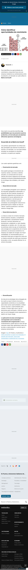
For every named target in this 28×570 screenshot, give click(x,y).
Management (10, 341)
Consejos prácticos (6, 477)
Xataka (3, 515)
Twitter (15, 54)
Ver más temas (6, 496)
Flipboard (18, 54)
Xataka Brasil (4, 556)
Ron (8, 333)
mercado (17, 341)
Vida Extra (16, 517)
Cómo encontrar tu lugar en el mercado (12, 334)
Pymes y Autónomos (19, 544)
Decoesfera (4, 544)
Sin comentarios (7, 54)
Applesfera (4, 519)
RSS (13, 466)
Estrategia (4, 480)
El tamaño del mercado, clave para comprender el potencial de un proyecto (13, 336)
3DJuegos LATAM (18, 554)
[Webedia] (5, 508)
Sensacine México (18, 556)
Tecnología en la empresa (8, 491)
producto (24, 341)
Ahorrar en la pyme (18, 488)
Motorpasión (17, 533)
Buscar (26, 502)
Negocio (4, 488)
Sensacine (16, 524)
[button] (9, 65)
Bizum (9, 23)
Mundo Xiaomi (5, 523)
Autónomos (17, 486)
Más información (22, 568)
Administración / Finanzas (20, 477)
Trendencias (4, 542)
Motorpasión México (19, 560)
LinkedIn (19, 466)
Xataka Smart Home (6, 521)
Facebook (13, 54)
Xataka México (5, 554)
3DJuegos (16, 515)
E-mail (21, 54)
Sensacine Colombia (18, 558)
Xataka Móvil (4, 517)
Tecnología (17, 483)
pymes (3, 486)
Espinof (16, 526)
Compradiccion (5, 546)
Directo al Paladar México (7, 560)
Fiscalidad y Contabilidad (20, 480)
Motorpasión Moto (18, 535)
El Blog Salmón (17, 542)
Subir (22, 507)
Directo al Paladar (5, 533)
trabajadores (17, 491)
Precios (4, 23)
